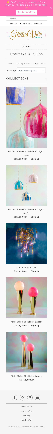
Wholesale (26, 420)
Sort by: (12, 71)
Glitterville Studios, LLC (29, 427)
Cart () (27, 24)
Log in (13, 24)
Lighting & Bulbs (26, 54)
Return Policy (26, 411)
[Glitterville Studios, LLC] (26, 35)
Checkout (38, 24)
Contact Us (26, 407)
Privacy (26, 416)
